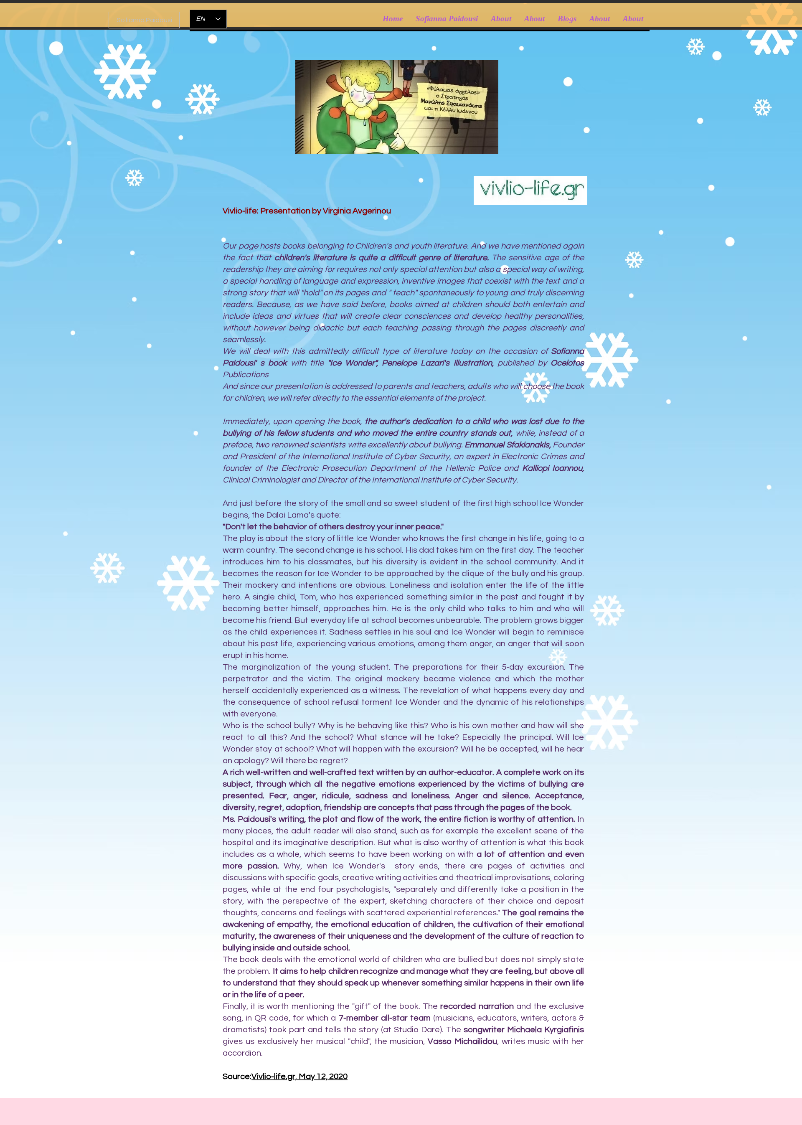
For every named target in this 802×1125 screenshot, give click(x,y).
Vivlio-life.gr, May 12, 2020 (299, 1076)
